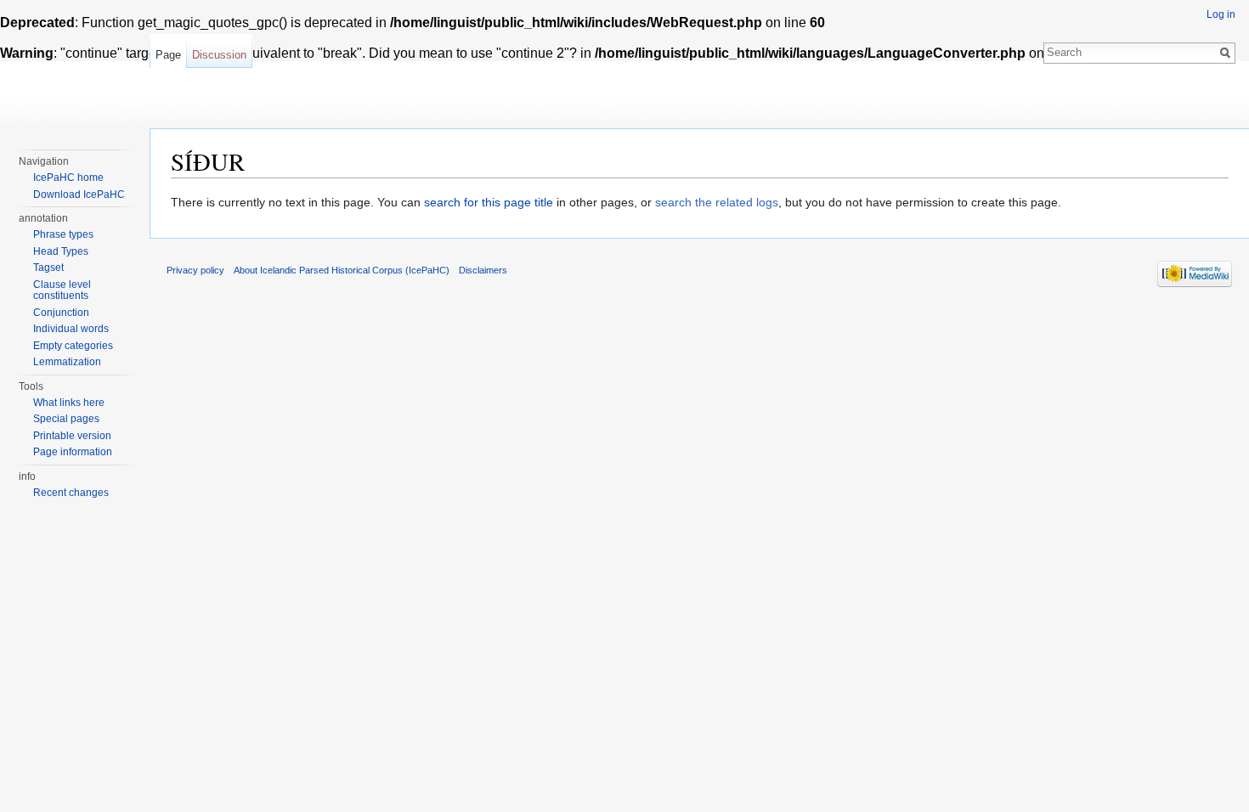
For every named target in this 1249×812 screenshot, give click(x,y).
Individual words (71, 329)
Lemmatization (67, 362)
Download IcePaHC (79, 194)
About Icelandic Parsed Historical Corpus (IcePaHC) (341, 270)
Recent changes (71, 493)
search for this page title (488, 202)
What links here (69, 403)
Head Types (60, 251)
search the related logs (716, 202)
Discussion (219, 54)
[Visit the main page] (75, 68)
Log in (1221, 14)
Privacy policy (195, 270)
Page (168, 54)
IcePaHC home (68, 177)
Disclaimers (483, 270)
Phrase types (63, 234)
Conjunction (61, 313)
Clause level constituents (62, 290)
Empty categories (73, 346)
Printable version (72, 436)
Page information (72, 452)
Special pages (66, 419)
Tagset (48, 267)
